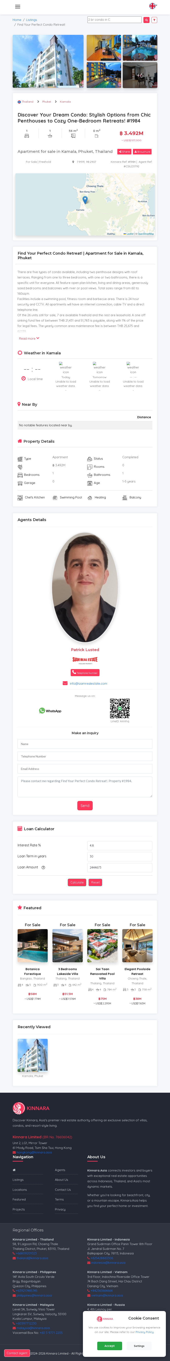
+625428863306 (102, 1258)
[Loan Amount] (42, 867)
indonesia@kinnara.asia (108, 1263)
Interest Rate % (29, 845)
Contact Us (63, 1190)
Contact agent (17, 1353)
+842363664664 (102, 1291)
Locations (20, 1190)
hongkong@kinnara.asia (34, 1152)
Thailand (28, 101)
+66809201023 (26, 1253)
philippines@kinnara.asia (34, 1295)
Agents (60, 1170)
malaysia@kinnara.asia (33, 1328)
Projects (19, 1209)
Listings (31, 20)
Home (17, 20)
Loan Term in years (32, 856)
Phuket (46, 101)
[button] (85, 200)
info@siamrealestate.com (88, 683)
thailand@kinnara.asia (32, 1258)
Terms (59, 1199)
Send (85, 805)
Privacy (60, 1209)
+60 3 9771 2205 (51, 1333)
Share (125, 151)
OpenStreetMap (146, 233)
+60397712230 (26, 1323)
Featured (19, 1199)
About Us (61, 1180)
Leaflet (129, 233)
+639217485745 (26, 1291)
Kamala (65, 101)
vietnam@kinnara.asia (107, 1295)
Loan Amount (28, 867)
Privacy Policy (145, 1332)
